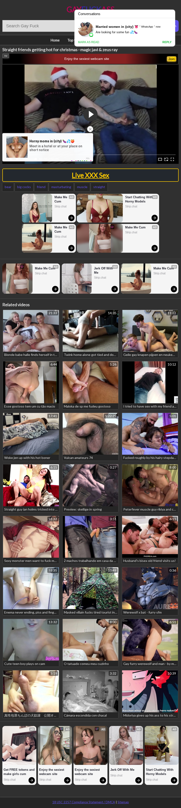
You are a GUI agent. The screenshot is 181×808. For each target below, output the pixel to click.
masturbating (61, 187)
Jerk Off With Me (104, 270)
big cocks (24, 187)
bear (8, 187)
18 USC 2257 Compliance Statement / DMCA (83, 802)
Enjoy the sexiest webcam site (86, 59)
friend (41, 187)
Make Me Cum (61, 199)
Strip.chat (60, 206)
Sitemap (123, 802)
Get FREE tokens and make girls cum (19, 772)
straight (99, 187)
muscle (82, 187)
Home (55, 40)
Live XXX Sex (90, 175)
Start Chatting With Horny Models (139, 199)
